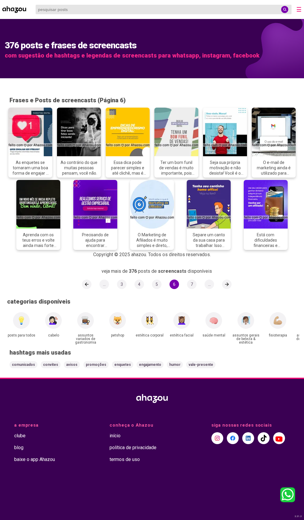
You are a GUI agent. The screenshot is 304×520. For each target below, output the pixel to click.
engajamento (150, 365)
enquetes (122, 365)
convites (50, 365)
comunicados (23, 365)
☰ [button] (299, 9)
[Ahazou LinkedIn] (248, 438)
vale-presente (201, 365)
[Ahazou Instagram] (217, 438)
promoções (96, 365)
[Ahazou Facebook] (233, 438)
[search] (284, 9)
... (104, 284)
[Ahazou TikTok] (264, 438)
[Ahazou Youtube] (279, 438)
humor (174, 365)
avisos (71, 365)
